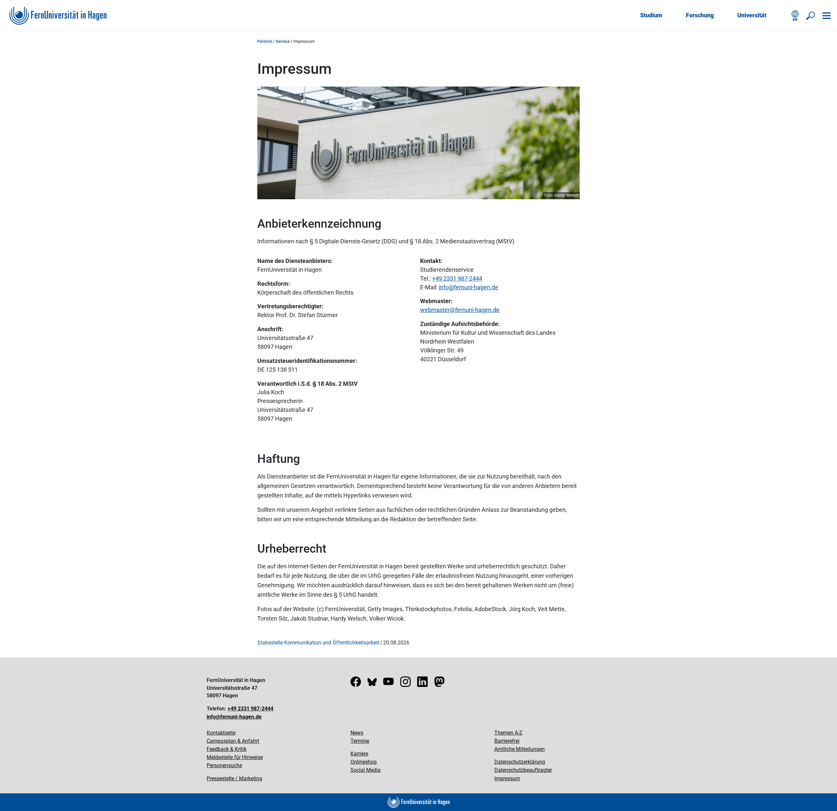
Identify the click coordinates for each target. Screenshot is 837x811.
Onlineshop (363, 762)
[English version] (795, 15)
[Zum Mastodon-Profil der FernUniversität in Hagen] (439, 684)
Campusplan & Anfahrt (233, 741)
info (444, 287)
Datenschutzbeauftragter (523, 770)
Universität (751, 15)
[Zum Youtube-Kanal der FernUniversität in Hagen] (388, 684)
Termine (359, 741)
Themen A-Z (508, 733)
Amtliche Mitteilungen (519, 749)
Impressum (507, 778)
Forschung (700, 15)
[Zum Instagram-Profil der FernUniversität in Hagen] (405, 684)
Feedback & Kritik (227, 749)
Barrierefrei (507, 741)
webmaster (435, 309)
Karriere (359, 754)
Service (283, 41)
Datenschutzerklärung (519, 762)
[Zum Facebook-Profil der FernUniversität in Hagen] (355, 684)
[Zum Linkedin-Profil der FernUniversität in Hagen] (422, 684)
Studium (651, 15)
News (356, 733)
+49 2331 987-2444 (457, 278)
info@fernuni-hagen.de (234, 717)
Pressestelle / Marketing (234, 778)
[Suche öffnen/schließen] (810, 15)
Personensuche (224, 765)
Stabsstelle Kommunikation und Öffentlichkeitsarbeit (318, 643)
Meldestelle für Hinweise (235, 757)
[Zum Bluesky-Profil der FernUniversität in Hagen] (372, 684)
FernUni (264, 41)
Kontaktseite (221, 733)
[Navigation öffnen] (826, 15)
